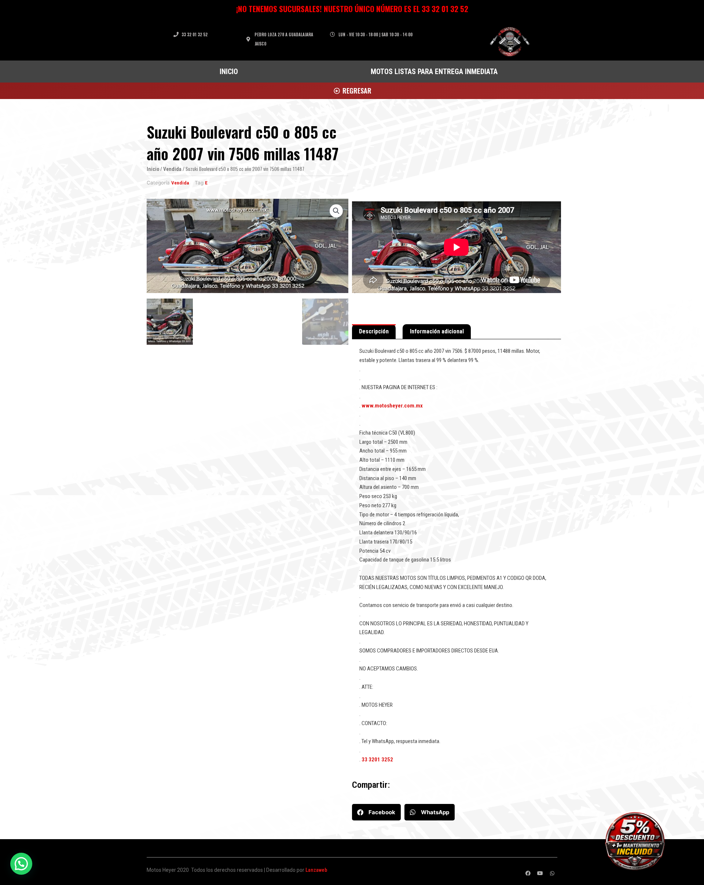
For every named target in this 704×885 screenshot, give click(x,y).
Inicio (153, 169)
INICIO (229, 71)
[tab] (374, 332)
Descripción (374, 331)
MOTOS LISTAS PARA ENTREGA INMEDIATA (434, 71)
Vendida (172, 169)
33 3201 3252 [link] (377, 759)
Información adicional (437, 331)
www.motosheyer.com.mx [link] (392, 405)
